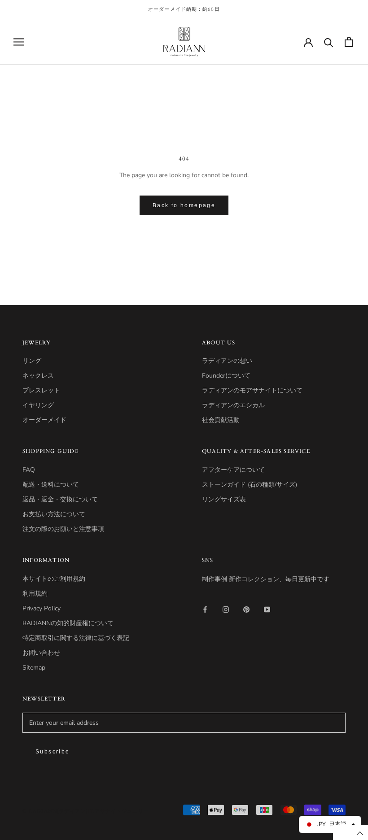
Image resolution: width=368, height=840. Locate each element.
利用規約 (35, 593)
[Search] (328, 42)
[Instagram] (226, 609)
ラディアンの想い (227, 361)
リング (31, 361)
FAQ (28, 470)
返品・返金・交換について (60, 499)
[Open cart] (349, 42)
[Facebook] (205, 609)
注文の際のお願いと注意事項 (63, 529)
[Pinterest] (246, 609)
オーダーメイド (44, 420)
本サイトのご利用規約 (53, 579)
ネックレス (38, 375)
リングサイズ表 (224, 499)
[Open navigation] (18, 42)
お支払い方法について (53, 514)
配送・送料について (50, 484)
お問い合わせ (41, 652)
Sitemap (33, 667)
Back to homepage (184, 205)
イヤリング (38, 405)
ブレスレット (41, 390)
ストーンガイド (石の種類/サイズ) (249, 484)
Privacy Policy (41, 608)
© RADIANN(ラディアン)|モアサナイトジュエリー (85, 811)
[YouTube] (267, 609)
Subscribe (52, 752)
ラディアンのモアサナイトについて (252, 390)
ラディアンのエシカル (233, 405)
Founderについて (226, 375)
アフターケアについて (233, 470)
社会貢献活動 (221, 420)
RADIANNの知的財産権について (68, 623)
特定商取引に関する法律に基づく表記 (75, 638)
